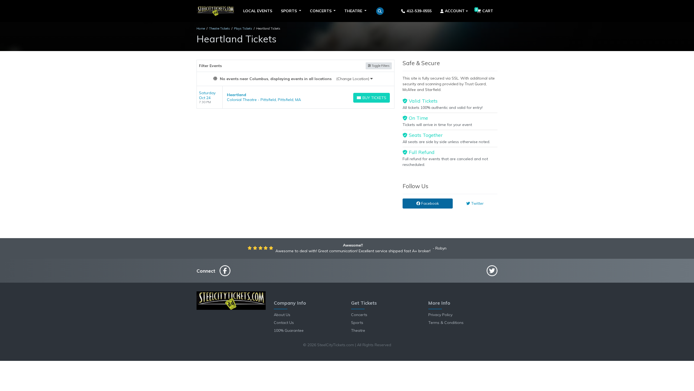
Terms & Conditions (446, 322)
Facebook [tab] (429, 203)
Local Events (257, 10)
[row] (295, 97)
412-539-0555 (419, 10)
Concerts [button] (321, 10)
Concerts (359, 314)
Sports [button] (289, 10)
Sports (357, 322)
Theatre (358, 330)
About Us (282, 314)
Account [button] (455, 10)
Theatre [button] (353, 10)
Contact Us (284, 322)
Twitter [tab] (477, 203)
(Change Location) (353, 78)
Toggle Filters (380, 66)
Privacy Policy (440, 314)
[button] (380, 11)
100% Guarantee (289, 330)
